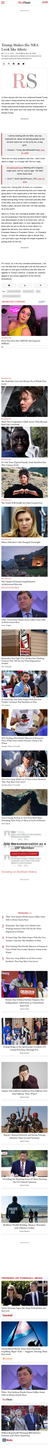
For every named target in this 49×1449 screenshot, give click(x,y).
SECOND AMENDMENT (11, 296)
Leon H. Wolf (9, 53)
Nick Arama (5, 705)
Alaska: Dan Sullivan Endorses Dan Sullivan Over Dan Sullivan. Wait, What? (24, 1092)
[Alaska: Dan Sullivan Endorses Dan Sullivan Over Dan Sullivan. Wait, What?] (24, 1075)
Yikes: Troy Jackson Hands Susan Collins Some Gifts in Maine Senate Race (23, 621)
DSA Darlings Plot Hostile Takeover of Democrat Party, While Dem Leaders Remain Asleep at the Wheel (22, 741)
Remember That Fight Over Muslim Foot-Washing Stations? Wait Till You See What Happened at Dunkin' (22, 661)
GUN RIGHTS (28, 291)
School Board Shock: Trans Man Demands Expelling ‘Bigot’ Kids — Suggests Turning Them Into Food (24, 1351)
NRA (38, 291)
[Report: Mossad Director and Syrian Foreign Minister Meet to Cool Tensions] (24, 1119)
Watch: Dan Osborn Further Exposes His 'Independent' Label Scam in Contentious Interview (24, 1002)
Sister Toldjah (6, 625)
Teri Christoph (6, 667)
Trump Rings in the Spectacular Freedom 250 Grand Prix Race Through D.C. (24, 1048)
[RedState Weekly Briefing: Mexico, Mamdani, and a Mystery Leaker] (24, 1209)
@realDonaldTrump (15, 168)
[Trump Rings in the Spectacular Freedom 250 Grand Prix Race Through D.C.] (24, 1031)
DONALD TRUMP (14, 291)
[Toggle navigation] (3, 2)
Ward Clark (24, 1009)
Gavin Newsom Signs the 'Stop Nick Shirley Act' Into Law (23, 1309)
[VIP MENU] (45, 2)
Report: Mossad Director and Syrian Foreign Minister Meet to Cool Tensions (24, 1136)
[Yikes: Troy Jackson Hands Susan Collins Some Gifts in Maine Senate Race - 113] (24, 1377)
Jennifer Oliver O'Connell (10, 746)
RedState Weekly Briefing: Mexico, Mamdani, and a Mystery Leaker (24, 1226)
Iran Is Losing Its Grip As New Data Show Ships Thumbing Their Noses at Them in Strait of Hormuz (23, 819)
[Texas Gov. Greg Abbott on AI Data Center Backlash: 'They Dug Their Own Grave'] (24, 764)
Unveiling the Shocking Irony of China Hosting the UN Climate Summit (25, 1180)
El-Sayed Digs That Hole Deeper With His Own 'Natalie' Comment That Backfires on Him (21, 700)
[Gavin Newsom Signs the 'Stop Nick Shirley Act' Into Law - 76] (24, 1293)
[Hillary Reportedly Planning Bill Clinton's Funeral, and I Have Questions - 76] (24, 1417)
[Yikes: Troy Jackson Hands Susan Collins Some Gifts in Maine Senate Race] (24, 604)
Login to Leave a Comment (24, 854)
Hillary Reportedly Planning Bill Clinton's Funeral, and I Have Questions (21, 1434)
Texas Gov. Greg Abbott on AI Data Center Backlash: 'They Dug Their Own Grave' (23, 780)
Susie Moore (24, 1231)
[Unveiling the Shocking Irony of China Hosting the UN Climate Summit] (24, 1163)
